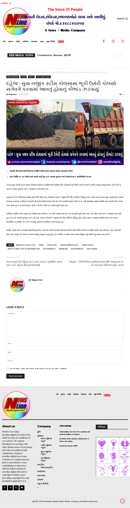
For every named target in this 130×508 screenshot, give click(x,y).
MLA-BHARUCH (77, 249)
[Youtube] (22, 487)
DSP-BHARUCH (49, 249)
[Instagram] (113, 42)
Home (9, 72)
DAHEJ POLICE (88, 245)
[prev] (115, 55)
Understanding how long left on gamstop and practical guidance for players (74, 433)
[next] (121, 55)
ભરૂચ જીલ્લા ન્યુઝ (43, 77)
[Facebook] (104, 42)
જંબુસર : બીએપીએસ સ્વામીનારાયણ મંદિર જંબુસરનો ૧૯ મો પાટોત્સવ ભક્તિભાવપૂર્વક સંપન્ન (96, 263)
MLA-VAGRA (92, 249)
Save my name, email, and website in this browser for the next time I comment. (38, 368)
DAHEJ (41, 245)
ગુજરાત (31, 77)
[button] (122, 19)
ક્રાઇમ (23, 77)
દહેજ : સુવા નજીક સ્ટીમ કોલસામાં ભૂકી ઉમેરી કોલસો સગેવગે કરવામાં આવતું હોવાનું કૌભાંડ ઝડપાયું (61, 86)
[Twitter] (123, 42)
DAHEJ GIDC (52, 245)
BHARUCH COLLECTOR (25, 245)
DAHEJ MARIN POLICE (69, 245)
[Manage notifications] (122, 501)
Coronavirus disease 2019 (68, 446)
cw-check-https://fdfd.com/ (54, 55)
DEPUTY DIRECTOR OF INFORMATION (24, 249)
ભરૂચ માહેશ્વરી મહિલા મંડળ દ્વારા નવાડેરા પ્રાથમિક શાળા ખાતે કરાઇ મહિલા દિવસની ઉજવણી (34, 263)
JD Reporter (11, 94)
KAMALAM (63, 249)
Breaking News (21, 72)
